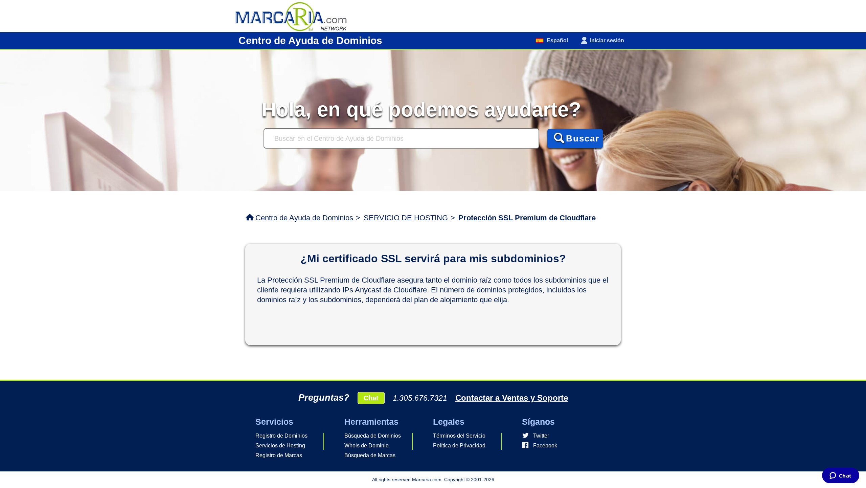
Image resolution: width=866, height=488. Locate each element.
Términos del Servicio (459, 436)
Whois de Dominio (366, 445)
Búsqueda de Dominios (372, 436)
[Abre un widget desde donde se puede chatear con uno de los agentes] (840, 476)
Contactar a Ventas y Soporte (511, 397)
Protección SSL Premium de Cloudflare (527, 218)
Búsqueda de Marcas (369, 455)
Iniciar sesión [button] (607, 40)
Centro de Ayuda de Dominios (304, 218)
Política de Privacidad (459, 445)
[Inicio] (294, 15)
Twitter (541, 436)
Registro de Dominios (281, 436)
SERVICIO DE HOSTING (406, 218)
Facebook (545, 445)
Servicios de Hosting (280, 445)
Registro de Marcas (278, 455)
